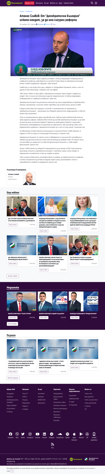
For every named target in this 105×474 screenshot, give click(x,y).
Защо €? (25, 394)
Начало (22, 11)
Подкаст (25, 406)
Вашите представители (74, 390)
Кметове (56, 420)
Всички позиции (13, 378)
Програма (10, 397)
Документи (41, 403)
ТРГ (86, 409)
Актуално (39, 3)
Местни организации (60, 409)
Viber (54, 24)
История (41, 397)
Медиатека (13, 287)
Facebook (40, 24)
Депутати (56, 412)
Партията (56, 389)
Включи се (54, 3)
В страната (73, 405)
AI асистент (11, 409)
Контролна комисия (59, 405)
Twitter (48, 24)
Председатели (58, 394)
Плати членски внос (91, 400)
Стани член (88, 394)
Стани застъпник (90, 403)
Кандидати (10, 394)
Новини (24, 397)
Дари (60, 3)
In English (25, 409)
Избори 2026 (29, 3)
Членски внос (68, 3)
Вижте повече (12, 225)
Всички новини (12, 276)
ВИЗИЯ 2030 (41, 400)
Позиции (11, 335)
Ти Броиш (10, 412)
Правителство (74, 399)
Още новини (13, 192)
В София (71, 402)
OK (12, 471)
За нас (46, 3)
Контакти (41, 394)
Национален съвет (59, 402)
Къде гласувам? (11, 405)
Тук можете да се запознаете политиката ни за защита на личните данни (28, 464)
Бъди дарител (89, 397)
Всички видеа (12, 324)
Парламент (72, 396)
